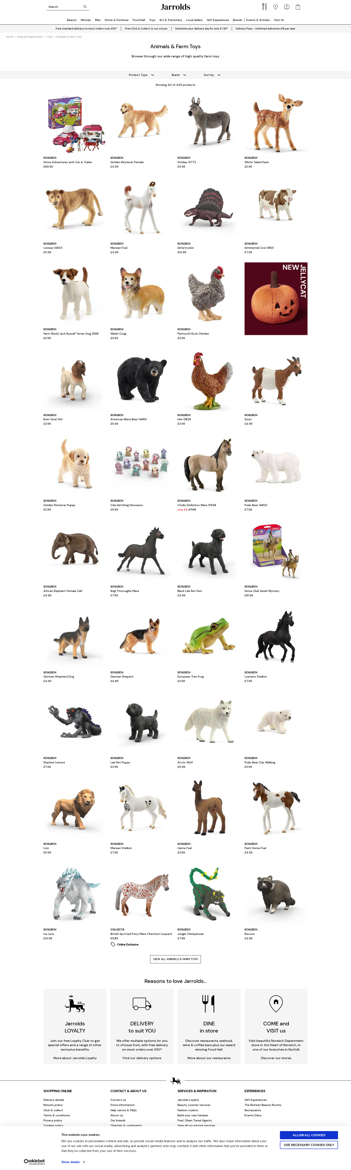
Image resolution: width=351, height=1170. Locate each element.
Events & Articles (258, 20)
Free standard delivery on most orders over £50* (86, 28)
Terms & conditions (56, 1115)
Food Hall (139, 20)
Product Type (138, 75)
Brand (176, 75)
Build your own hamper (193, 1115)
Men (98, 20)
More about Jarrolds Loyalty (75, 1058)
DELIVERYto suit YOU (142, 1027)
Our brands (118, 1120)
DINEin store (209, 1027)
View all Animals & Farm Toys (175, 959)
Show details (70, 1162)
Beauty (72, 20)
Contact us (118, 1100)
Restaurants (253, 1110)
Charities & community (126, 1125)
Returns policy (53, 1105)
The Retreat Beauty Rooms (263, 1105)
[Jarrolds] (175, 6)
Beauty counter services (194, 1105)
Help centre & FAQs (123, 1110)
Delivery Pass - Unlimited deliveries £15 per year (265, 28)
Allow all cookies (309, 1135)
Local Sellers (194, 20)
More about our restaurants (209, 1058)
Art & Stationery (170, 20)
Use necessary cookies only (309, 1144)
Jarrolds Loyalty (188, 1100)
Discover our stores (276, 1058)
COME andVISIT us (276, 1027)
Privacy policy (52, 1120)
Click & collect (53, 1110)
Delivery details (53, 1100)
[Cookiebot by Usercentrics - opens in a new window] (34, 1162)
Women (86, 20)
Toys (152, 20)
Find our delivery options (142, 1058)
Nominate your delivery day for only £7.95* (201, 28)
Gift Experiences (218, 20)
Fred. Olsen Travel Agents (195, 1120)
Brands (237, 20)
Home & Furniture (117, 20)
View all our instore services (196, 1125)
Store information (122, 1105)
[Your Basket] (297, 6)
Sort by (209, 75)
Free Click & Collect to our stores (146, 28)
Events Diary (253, 1115)
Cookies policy (53, 1125)
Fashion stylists (188, 1110)
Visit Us (279, 20)
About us (116, 1115)
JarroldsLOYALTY (75, 1027)
